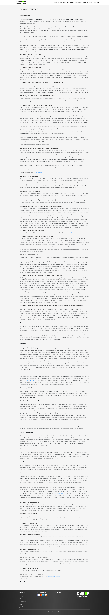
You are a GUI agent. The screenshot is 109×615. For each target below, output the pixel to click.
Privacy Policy (85, 2)
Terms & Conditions (78, 2)
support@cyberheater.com (31, 380)
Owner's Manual (63, 2)
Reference (21, 595)
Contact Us (72, 2)
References (56, 2)
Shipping (94, 2)
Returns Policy (39, 172)
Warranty (98, 2)
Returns (90, 2)
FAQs (68, 2)
